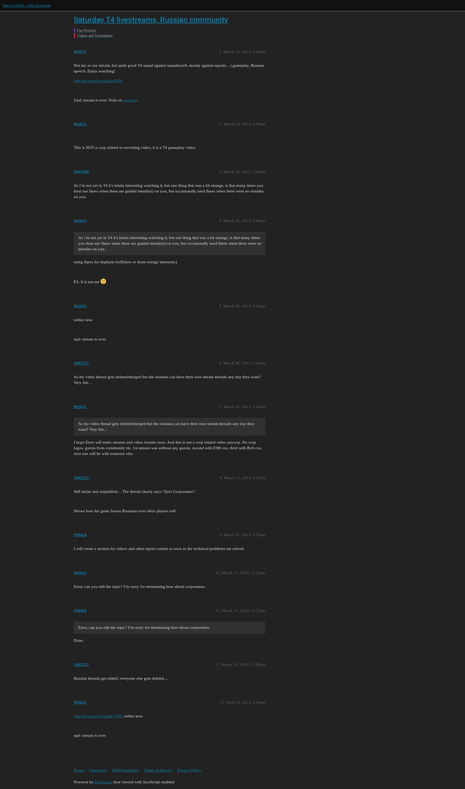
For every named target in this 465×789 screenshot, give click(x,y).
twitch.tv (130, 100)
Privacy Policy (189, 770)
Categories (98, 770)
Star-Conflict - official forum (27, 5)
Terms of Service (158, 770)
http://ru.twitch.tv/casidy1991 (98, 81)
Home (79, 770)
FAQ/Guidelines (125, 770)
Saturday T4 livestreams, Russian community (151, 19)
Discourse (103, 782)
